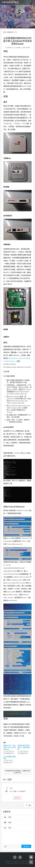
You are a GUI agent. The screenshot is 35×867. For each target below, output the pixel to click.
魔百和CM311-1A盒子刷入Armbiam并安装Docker (9, 747)
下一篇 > (29, 805)
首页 (4, 32)
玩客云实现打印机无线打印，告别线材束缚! (24, 747)
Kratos (12, 863)
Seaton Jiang (25, 863)
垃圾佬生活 (10, 32)
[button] (17, 798)
